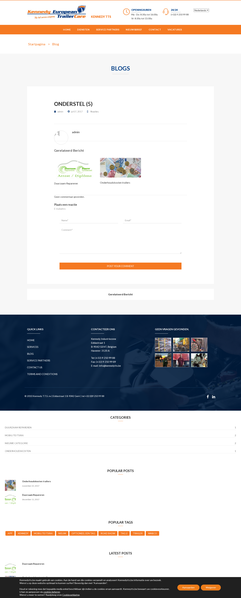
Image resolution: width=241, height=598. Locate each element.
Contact (155, 29)
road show (108, 533)
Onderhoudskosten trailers (115, 182)
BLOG (30, 353)
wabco (152, 533)
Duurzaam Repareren (66, 183)
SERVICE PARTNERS (107, 29)
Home (67, 29)
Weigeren (211, 587)
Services (32, 346)
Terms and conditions (42, 374)
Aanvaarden (188, 587)
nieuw (62, 533)
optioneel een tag (83, 533)
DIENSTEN (83, 29)
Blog (55, 44)
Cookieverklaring (71, 594)
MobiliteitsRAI (14, 435)
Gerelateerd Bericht (120, 294)
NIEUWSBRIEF (134, 29)
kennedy (23, 533)
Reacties (94, 111)
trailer (137, 533)
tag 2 (124, 533)
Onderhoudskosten (18, 451)
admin (76, 132)
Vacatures (175, 29)
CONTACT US (34, 367)
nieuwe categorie (16, 443)
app (10, 533)
